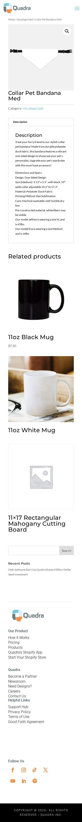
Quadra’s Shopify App (25, 652)
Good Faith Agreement (26, 722)
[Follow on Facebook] (12, 770)
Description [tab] (20, 122)
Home (11, 19)
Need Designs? (20, 686)
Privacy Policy (19, 712)
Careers (14, 691)
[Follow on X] (45, 770)
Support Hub (18, 707)
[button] (67, 31)
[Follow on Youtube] (12, 781)
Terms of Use (18, 717)
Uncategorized (25, 19)
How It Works (18, 637)
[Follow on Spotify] (34, 781)
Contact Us (17, 696)
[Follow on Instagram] (23, 770)
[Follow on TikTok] (34, 770)
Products (15, 647)
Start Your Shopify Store (27, 657)
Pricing (13, 642)
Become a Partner (22, 676)
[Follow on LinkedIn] (23, 781)
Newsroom (17, 681)
